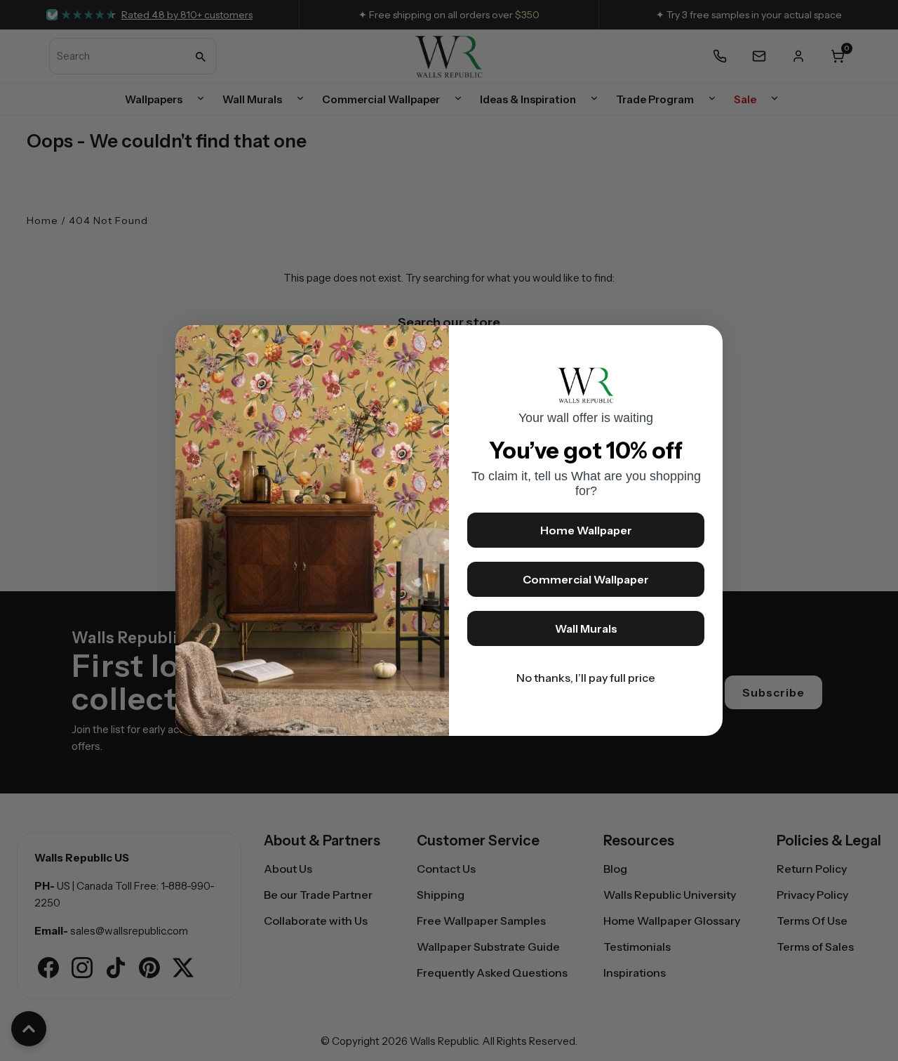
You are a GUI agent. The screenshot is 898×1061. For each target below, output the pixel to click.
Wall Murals (586, 628)
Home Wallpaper (586, 530)
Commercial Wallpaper (586, 579)
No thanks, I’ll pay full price (585, 678)
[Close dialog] (705, 342)
